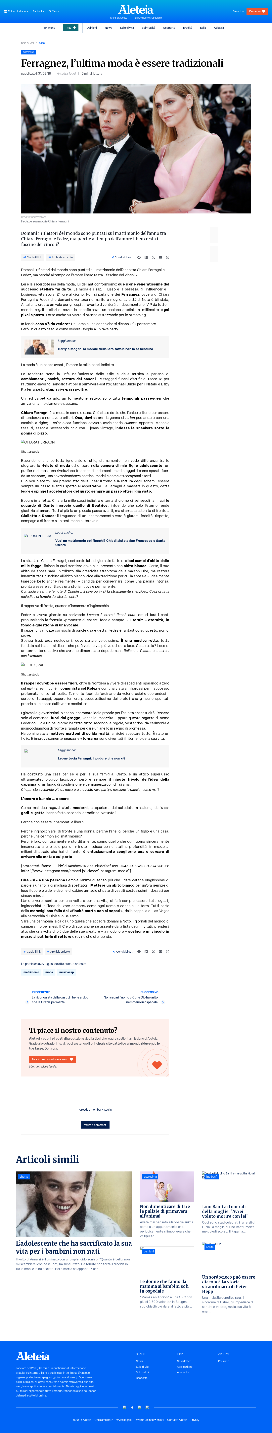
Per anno (223, 1361)
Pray (68, 28)
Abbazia (219, 28)
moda (49, 972)
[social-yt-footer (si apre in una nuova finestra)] (124, 1407)
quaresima (150, 1176)
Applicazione (185, 1367)
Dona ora (254, 11)
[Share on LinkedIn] (146, 257)
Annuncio (183, 1372)
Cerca (55, 11)
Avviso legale (124, 1420)
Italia (203, 28)
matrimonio (31, 972)
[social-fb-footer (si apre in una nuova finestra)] (132, 1407)
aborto (24, 1176)
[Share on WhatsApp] (167, 257)
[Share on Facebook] (139, 257)
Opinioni (92, 28)
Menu (51, 28)
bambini (149, 1251)
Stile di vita (127, 28)
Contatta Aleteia (177, 1420)
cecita (209, 1247)
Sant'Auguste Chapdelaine (148, 17)
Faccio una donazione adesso (50, 1059)
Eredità (187, 28)
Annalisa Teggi (66, 73)
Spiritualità (148, 28)
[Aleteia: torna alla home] (136, 9)
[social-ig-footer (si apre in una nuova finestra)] (147, 1407)
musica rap (66, 972)
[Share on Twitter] (153, 257)
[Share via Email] (160, 257)
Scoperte (169, 28)
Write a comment (95, 1125)
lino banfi (211, 1176)
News (108, 28)
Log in (108, 1109)
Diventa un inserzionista (149, 1420)
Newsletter (184, 1361)
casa (42, 43)
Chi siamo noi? (104, 1420)
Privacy (195, 1420)
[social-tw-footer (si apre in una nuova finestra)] (140, 1407)
